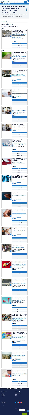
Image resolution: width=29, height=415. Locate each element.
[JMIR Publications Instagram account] (20, 402)
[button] (28, 1)
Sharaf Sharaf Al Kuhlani (20, 230)
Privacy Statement (3, 402)
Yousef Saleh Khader (19, 319)
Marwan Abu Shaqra (21, 144)
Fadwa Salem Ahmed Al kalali (15, 93)
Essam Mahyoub (21, 93)
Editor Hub (2, 394)
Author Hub (2, 393)
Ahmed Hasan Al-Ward (21, 213)
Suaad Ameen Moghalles (15, 247)
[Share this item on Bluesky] (12, 41)
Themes (16, 395)
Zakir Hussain (13, 56)
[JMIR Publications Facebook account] (17, 402)
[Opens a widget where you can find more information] (24, 414)
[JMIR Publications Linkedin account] (18, 402)
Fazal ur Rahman (22, 74)
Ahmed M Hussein (24, 33)
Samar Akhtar (18, 264)
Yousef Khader (20, 33)
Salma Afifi (19, 37)
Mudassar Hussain (22, 336)
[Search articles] (25, 2)
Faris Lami (13, 33)
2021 (11, 23)
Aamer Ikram (22, 57)
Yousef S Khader (19, 375)
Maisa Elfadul (16, 33)
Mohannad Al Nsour (23, 35)
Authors (16, 394)
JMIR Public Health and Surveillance (6, 3)
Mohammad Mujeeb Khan (17, 36)
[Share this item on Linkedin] (26, 10)
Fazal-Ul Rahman (22, 264)
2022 (9, 23)
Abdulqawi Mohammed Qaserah (16, 195)
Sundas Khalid (18, 74)
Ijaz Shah (21, 56)
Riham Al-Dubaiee (14, 300)
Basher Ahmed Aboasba (21, 247)
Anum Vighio (17, 337)
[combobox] (20, 2)
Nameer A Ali (15, 35)
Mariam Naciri (13, 34)
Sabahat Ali (18, 75)
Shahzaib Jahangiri (14, 319)
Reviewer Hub (3, 395)
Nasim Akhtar (22, 265)
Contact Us (2, 403)
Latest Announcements (18, 393)
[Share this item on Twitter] (26, 8)
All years (8, 23)
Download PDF (20, 45)
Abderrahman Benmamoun (15, 162)
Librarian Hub (3, 396)
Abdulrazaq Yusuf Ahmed (15, 37)
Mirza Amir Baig (15, 57)
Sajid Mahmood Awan (23, 318)
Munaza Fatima (14, 336)
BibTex (10, 24)
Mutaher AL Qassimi (19, 300)
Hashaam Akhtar (14, 74)
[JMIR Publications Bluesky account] (15, 402)
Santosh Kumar (18, 336)
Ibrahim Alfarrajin (17, 144)
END (8, 24)
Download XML (20, 47)
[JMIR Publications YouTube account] (19, 402)
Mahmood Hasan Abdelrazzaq (21, 355)
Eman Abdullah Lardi (14, 230)
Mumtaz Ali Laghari (17, 56)
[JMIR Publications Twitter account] (16, 402)
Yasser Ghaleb (20, 34)
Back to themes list (4, 21)
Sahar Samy (17, 34)
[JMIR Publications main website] (7, 2)
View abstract (19, 43)
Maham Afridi (21, 75)
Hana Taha (23, 34)
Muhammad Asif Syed (22, 337)
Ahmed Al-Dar (23, 300)
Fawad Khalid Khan (18, 55)
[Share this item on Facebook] (26, 9)
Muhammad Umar (14, 75)
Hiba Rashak (19, 35)
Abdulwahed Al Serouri (15, 301)
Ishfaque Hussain (23, 373)
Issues (16, 396)
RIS (12, 24)
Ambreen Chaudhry (23, 55)
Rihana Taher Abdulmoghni (15, 213)
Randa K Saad (14, 110)
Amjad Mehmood (14, 55)
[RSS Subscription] (21, 402)
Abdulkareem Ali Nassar (15, 355)
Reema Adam (22, 36)
